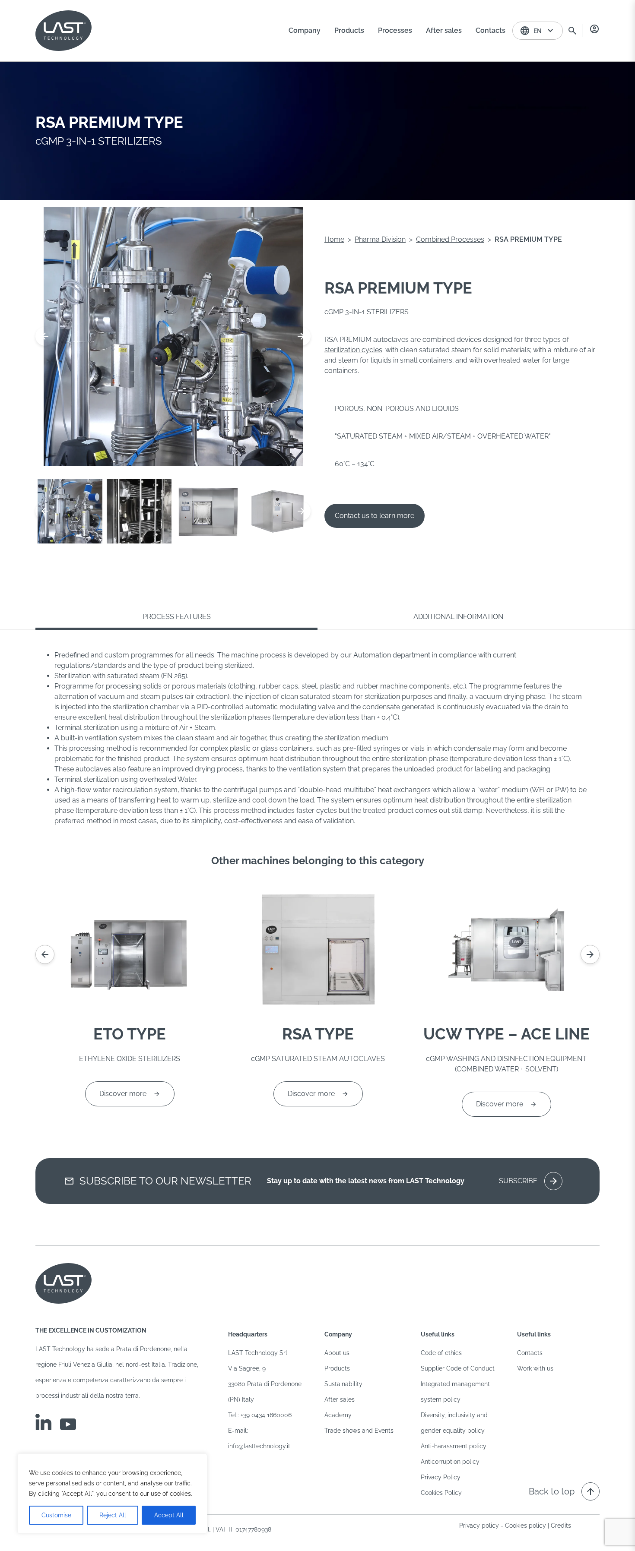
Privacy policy (479, 1525)
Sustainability (343, 1383)
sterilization (343, 350)
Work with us (535, 1368)
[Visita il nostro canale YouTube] (68, 1424)
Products (337, 1368)
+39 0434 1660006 (266, 1415)
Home (334, 239)
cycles (372, 350)
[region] (112, 1493)
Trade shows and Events (359, 1430)
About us (336, 1352)
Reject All (112, 1515)
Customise (56, 1515)
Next (301, 336)
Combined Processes (450, 239)
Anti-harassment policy (453, 1446)
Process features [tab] (177, 617)
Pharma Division (380, 239)
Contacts (530, 1352)
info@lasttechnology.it (259, 1446)
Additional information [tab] (458, 617)
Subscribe (529, 1181)
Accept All (169, 1515)
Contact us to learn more (374, 516)
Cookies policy (525, 1525)
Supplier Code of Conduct (458, 1368)
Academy (338, 1415)
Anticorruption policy (450, 1461)
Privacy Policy (440, 1477)
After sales (339, 1399)
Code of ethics (441, 1352)
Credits (561, 1525)
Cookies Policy (441, 1492)
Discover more (122, 1094)
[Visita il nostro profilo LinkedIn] (43, 1422)
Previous (44, 336)
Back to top (562, 1491)
